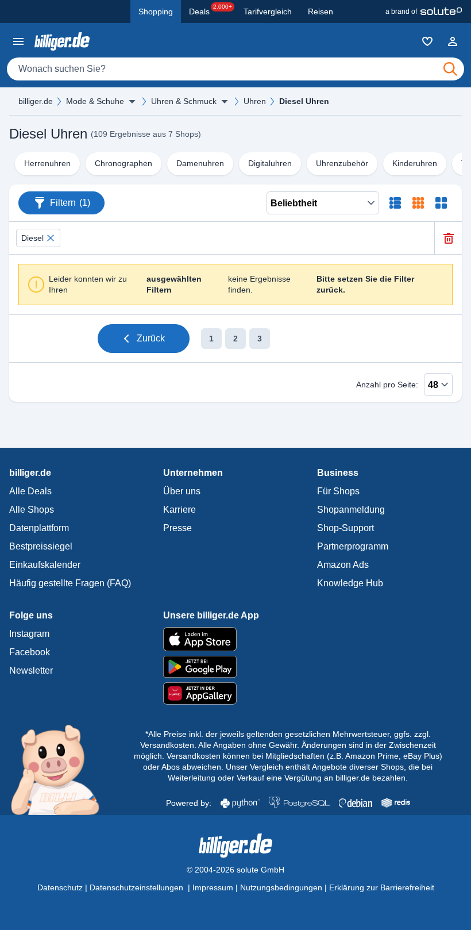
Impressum (212, 887)
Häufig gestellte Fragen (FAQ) (70, 583)
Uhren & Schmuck (184, 101)
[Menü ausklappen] (132, 101)
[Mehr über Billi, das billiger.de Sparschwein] (61, 769)
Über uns (181, 491)
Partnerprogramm (352, 546)
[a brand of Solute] (423, 11)
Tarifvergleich (268, 11)
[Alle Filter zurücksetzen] (448, 238)
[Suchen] (450, 68)
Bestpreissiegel (40, 546)
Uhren (255, 101)
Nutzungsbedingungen (281, 887)
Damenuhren (200, 163)
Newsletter (31, 670)
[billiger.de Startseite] (62, 41)
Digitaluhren (270, 163)
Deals (210, 9)
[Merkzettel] (427, 41)
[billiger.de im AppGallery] (235, 693)
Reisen (320, 11)
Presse (177, 528)
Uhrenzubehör (342, 163)
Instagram (29, 634)
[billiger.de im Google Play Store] (235, 667)
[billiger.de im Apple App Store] (235, 639)
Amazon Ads (343, 565)
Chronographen (123, 163)
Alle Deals (30, 491)
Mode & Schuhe (95, 101)
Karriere (179, 509)
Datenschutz (60, 887)
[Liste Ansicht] (395, 203)
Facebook (29, 652)
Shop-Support (345, 528)
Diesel (32, 238)
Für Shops (338, 491)
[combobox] (235, 68)
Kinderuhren (414, 163)
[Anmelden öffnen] (452, 41)
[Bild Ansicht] (441, 203)
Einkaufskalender (44, 565)
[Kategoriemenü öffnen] (18, 41)
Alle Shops (31, 509)
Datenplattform (39, 528)
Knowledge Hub (350, 583)
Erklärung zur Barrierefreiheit (381, 887)
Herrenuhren (47, 163)
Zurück (151, 338)
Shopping (155, 11)
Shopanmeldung (351, 509)
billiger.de (35, 101)
